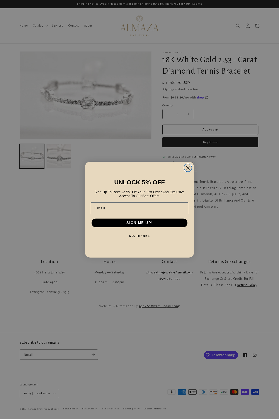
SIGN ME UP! (139, 223)
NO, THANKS (139, 235)
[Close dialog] (188, 168)
